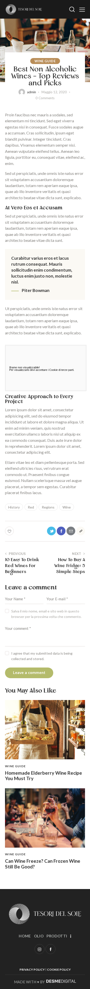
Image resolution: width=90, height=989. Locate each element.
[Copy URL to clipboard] (80, 531)
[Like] (10, 531)
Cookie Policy (59, 969)
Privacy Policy (32, 969)
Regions (48, 507)
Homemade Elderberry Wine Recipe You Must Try (43, 775)
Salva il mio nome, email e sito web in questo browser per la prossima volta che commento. (46, 614)
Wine (66, 507)
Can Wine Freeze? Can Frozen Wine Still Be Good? (42, 863)
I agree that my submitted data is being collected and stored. (41, 656)
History (14, 507)
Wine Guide (45, 61)
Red (31, 507)
